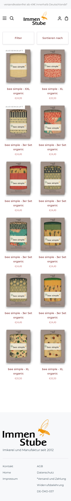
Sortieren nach (52, 38)
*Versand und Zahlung (51, 478)
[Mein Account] (58, 18)
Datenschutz (45, 472)
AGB (40, 466)
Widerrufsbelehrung (50, 485)
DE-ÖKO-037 (45, 491)
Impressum (10, 478)
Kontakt (8, 466)
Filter (18, 38)
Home (7, 472)
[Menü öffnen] (3, 18)
